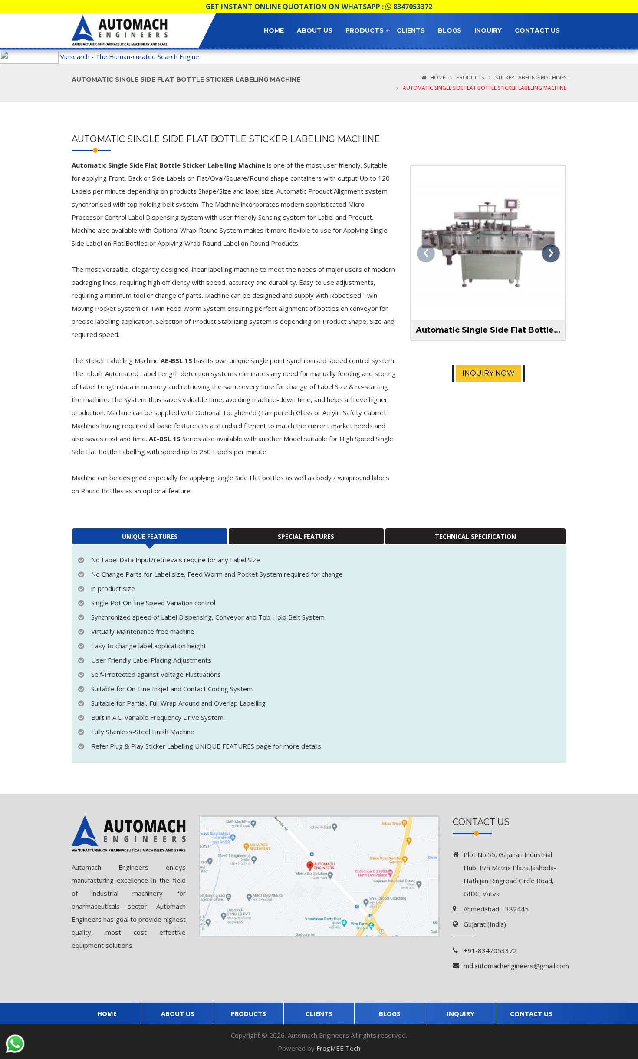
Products (364, 30)
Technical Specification (475, 536)
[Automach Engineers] (129, 30)
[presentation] (426, 253)
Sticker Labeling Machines (530, 77)
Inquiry (488, 30)
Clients (411, 30)
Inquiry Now (488, 373)
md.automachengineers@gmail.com (516, 965)
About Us (314, 30)
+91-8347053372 (490, 950)
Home (274, 30)
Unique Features (150, 536)
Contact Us (537, 30)
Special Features (306, 536)
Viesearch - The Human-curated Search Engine (129, 56)
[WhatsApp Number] (15, 1044)
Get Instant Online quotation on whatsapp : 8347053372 (319, 6)
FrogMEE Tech (338, 1048)
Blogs (449, 30)
